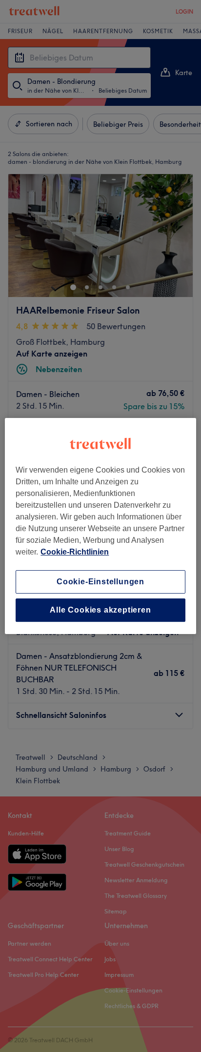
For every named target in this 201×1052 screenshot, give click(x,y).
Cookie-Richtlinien (74, 552)
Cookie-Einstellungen (100, 581)
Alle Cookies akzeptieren (100, 610)
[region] (100, 526)
